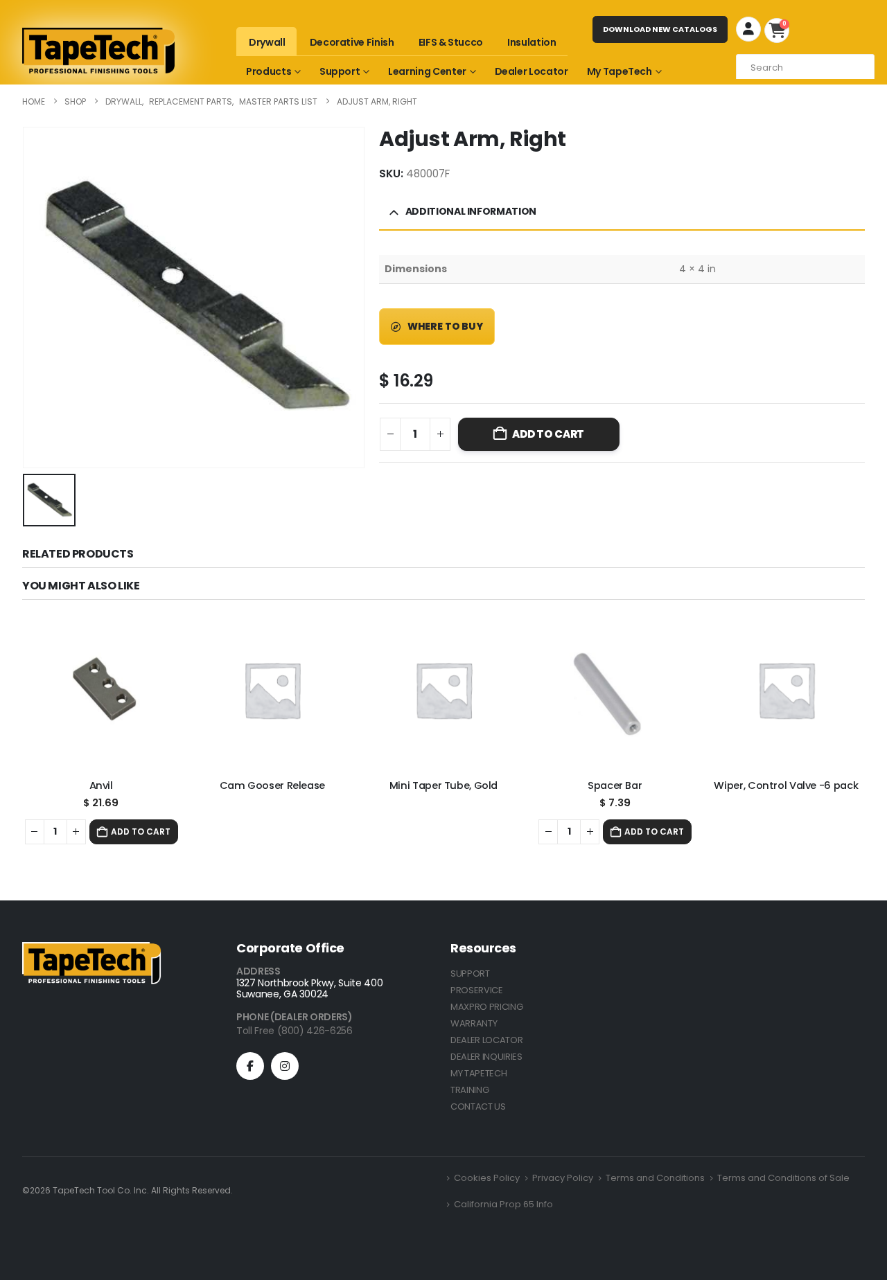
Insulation (531, 42)
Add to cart (548, 434)
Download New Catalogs (660, 29)
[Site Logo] (98, 50)
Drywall (267, 42)
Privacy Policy (562, 1177)
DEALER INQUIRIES (486, 1056)
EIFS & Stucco (451, 42)
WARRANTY (473, 1023)
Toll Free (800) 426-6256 (294, 1031)
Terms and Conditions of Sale (783, 1177)
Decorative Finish (352, 42)
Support (339, 71)
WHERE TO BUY (444, 326)
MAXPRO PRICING (486, 1006)
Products (268, 71)
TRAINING (469, 1089)
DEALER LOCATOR (486, 1040)
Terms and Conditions (655, 1177)
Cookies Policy (487, 1177)
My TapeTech (619, 71)
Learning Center (427, 71)
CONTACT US (478, 1106)
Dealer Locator (531, 71)
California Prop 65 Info (503, 1204)
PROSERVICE (476, 990)
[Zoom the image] (91, 950)
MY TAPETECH (478, 1073)
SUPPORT (470, 973)
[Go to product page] (100, 689)
